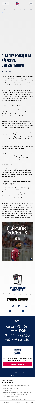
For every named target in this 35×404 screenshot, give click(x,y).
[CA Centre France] (17, 321)
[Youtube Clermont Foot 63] (11, 311)
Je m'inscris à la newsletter (17, 364)
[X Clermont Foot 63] (14, 306)
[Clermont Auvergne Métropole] (8, 339)
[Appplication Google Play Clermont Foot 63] (23, 299)
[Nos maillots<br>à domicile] (17, 241)
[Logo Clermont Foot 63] (17, 4)
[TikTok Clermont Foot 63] (17, 311)
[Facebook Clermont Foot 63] (8, 306)
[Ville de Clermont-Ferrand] (17, 339)
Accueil (3, 9)
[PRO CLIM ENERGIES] (22, 330)
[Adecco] (11, 326)
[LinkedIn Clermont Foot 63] (26, 306)
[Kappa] (27, 339)
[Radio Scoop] (19, 326)
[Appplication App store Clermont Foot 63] (12, 299)
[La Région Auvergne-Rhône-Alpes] (12, 335)
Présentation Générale (17, 376)
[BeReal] (24, 311)
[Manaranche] (26, 326)
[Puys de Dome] (25, 335)
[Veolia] (13, 330)
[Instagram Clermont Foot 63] (20, 306)
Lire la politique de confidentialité (9, 396)
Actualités (9, 9)
